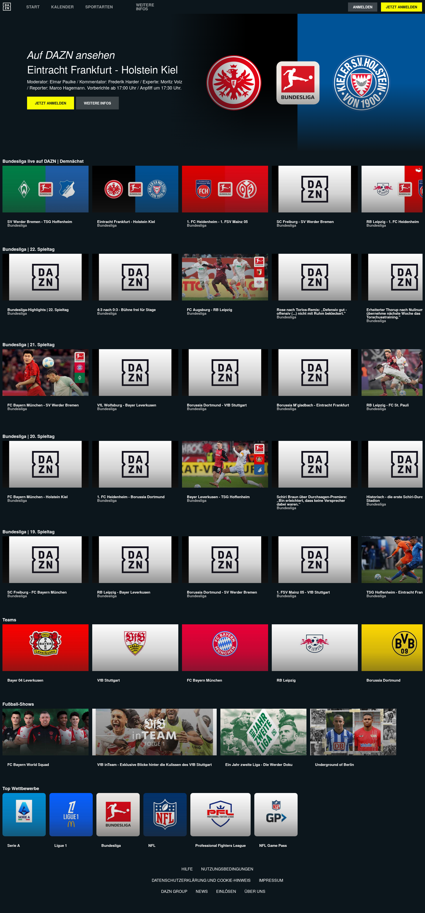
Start (33, 7)
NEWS (202, 891)
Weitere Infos (145, 7)
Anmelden (362, 6)
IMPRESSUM (271, 880)
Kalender (62, 7)
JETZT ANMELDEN (401, 6)
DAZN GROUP (174, 891)
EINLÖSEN (226, 891)
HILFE (187, 869)
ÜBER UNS (254, 891)
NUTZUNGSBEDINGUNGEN (227, 869)
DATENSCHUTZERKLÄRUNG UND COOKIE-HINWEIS (201, 880)
